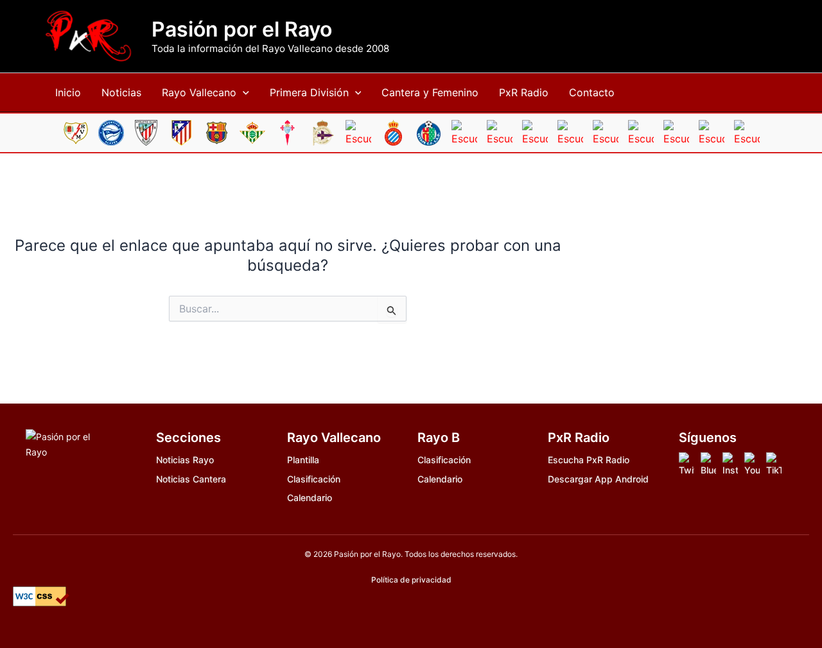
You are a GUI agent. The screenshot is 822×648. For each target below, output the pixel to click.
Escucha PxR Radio (588, 459)
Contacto (592, 92)
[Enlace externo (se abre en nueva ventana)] (686, 464)
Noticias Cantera (191, 478)
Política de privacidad (411, 579)
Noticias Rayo (185, 459)
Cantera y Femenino (429, 92)
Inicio (68, 92)
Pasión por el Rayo (242, 29)
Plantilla (303, 459)
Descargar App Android (598, 478)
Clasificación (313, 478)
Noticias (121, 92)
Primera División (309, 92)
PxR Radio (523, 92)
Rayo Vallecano (199, 92)
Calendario (309, 497)
